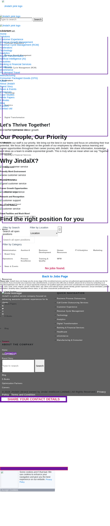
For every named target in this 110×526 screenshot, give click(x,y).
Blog (7, 328)
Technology (6, 50)
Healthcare (6, 67)
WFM (59, 259)
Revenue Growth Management (16, 42)
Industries (5, 61)
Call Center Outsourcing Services (72, 302)
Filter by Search (11, 227)
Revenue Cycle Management (70, 311)
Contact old (6, 108)
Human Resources (62, 251)
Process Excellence (26, 260)
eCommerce (6, 70)
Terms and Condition (23, 394)
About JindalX (7, 83)
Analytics (9, 105)
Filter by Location (39, 227)
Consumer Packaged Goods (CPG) (19, 78)
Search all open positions (11, 232)
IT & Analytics (81, 250)
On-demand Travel (10, 72)
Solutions (5, 36)
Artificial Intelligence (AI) (13, 58)
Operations (8, 259)
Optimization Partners (12, 383)
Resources (6, 92)
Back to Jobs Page (55, 276)
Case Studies (7, 94)
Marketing (97, 250)
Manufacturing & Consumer (70, 340)
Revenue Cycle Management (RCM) (20, 68)
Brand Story (10, 254)
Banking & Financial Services (18, 155)
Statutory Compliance (12, 362)
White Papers (7, 97)
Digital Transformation (15, 117)
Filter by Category (12, 244)
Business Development (45, 251)
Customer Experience (11, 39)
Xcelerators (6, 47)
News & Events (11, 266)
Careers (5, 341)
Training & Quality (43, 260)
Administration (9, 250)
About (3, 81)
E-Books (8, 316)
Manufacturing (7, 75)
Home (3, 34)
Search (38, 19)
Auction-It (25, 250)
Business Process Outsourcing (71, 298)
